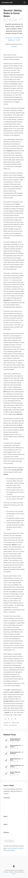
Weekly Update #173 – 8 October (16, 746)
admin (16, 19)
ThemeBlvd (16, 872)
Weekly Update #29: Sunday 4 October (15, 739)
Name (6, 816)
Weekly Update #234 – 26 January (16, 766)
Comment (7, 798)
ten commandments (13, 725)
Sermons (5, 20)
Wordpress (6, 872)
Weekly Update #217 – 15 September (16, 752)
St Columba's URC (7, 2)
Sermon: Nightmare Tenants (15, 772)
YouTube (14, 46)
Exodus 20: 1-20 (10, 38)
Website (6, 832)
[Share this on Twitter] (12, 719)
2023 (22, 19)
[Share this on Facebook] (5, 719)
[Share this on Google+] (8, 719)
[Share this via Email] (15, 719)
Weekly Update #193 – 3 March (16, 759)
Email (6, 824)
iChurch (14, 873)
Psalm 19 (19, 38)
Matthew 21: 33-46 (14, 40)
